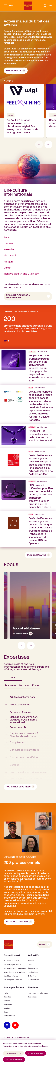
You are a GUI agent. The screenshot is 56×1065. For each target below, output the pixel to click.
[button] (45, 6)
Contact (42, 944)
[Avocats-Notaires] (30, 605)
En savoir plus (13, 71)
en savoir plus (12, 1053)
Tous (12, 678)
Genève (8, 244)
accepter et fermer (14, 1059)
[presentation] (48, 144)
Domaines (10, 685)
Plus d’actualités (36, 555)
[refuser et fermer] (52, 1043)
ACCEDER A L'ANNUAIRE (17, 922)
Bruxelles (9, 250)
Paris (7, 238)
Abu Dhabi (10, 256)
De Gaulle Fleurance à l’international (18, 296)
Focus (35, 685)
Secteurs (24, 685)
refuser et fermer (35, 1053)
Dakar (7, 268)
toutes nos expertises (18, 787)
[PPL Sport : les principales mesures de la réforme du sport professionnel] (28, 436)
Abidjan (8, 262)
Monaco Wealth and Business (21, 274)
